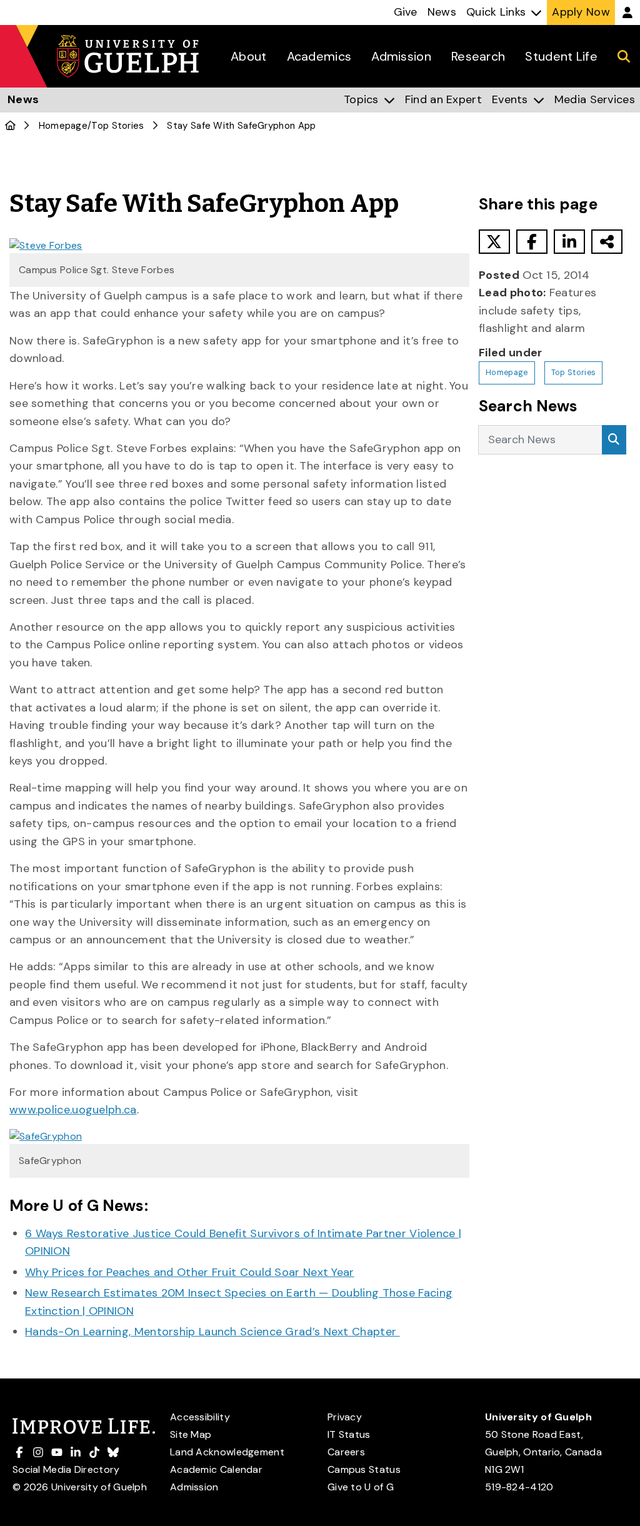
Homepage (63, 125)
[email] (606, 241)
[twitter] (494, 241)
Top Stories (117, 125)
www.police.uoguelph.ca (73, 1109)
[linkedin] (569, 241)
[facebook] (532, 241)
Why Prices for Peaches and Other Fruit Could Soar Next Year (189, 1272)
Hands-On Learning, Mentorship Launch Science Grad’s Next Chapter (212, 1331)
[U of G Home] (10, 125)
